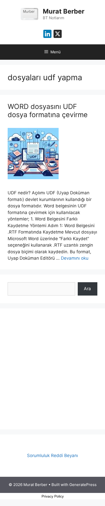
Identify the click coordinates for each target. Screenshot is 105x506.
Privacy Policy (53, 496)
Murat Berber (63, 11)
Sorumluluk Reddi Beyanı (52, 455)
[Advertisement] (52, 369)
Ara (87, 288)
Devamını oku (74, 258)
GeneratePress (83, 484)
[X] (57, 34)
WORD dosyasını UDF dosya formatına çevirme (48, 110)
